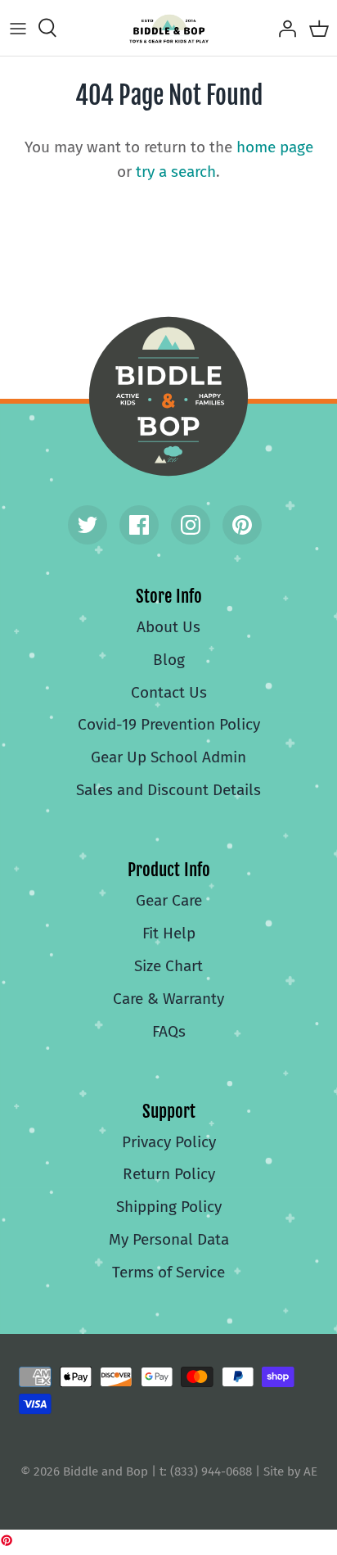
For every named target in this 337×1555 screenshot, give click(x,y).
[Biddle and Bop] (169, 27)
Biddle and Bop (168, 396)
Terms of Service (168, 1272)
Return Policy (169, 1173)
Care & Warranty (168, 998)
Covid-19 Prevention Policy (169, 724)
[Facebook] (139, 525)
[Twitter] (87, 525)
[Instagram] (190, 525)
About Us (168, 626)
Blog (169, 659)
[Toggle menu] (18, 28)
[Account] (283, 28)
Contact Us (169, 692)
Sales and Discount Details (168, 789)
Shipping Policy (169, 1206)
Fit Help (168, 933)
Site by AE (290, 1471)
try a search (176, 171)
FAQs (169, 1031)
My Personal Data (169, 1239)
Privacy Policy (169, 1141)
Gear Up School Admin (168, 757)
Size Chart (168, 965)
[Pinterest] (242, 525)
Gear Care (169, 900)
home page (274, 147)
